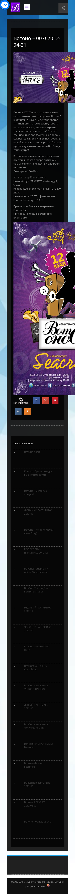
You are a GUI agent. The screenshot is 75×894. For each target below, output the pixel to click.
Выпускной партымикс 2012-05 (37, 784)
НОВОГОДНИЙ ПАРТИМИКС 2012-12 (36, 551)
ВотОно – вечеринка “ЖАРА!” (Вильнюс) (36, 726)
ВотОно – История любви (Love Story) (38, 531)
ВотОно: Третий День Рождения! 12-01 (36, 589)
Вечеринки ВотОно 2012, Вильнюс (38, 745)
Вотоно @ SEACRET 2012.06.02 (34, 804)
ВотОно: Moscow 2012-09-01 (37, 648)
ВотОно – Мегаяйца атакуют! (35, 492)
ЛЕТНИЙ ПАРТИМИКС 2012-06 (36, 706)
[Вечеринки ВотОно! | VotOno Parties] (15, 10)
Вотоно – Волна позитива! (33, 765)
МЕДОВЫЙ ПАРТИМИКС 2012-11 (37, 609)
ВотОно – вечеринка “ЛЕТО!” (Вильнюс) (36, 687)
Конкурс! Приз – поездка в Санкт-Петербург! (38, 473)
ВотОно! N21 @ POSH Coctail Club (36, 667)
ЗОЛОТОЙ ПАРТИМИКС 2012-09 (37, 628)
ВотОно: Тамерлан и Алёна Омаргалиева (36, 570)
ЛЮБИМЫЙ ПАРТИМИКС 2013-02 (38, 512)
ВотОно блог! (32, 452)
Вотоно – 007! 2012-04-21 (37, 41)
